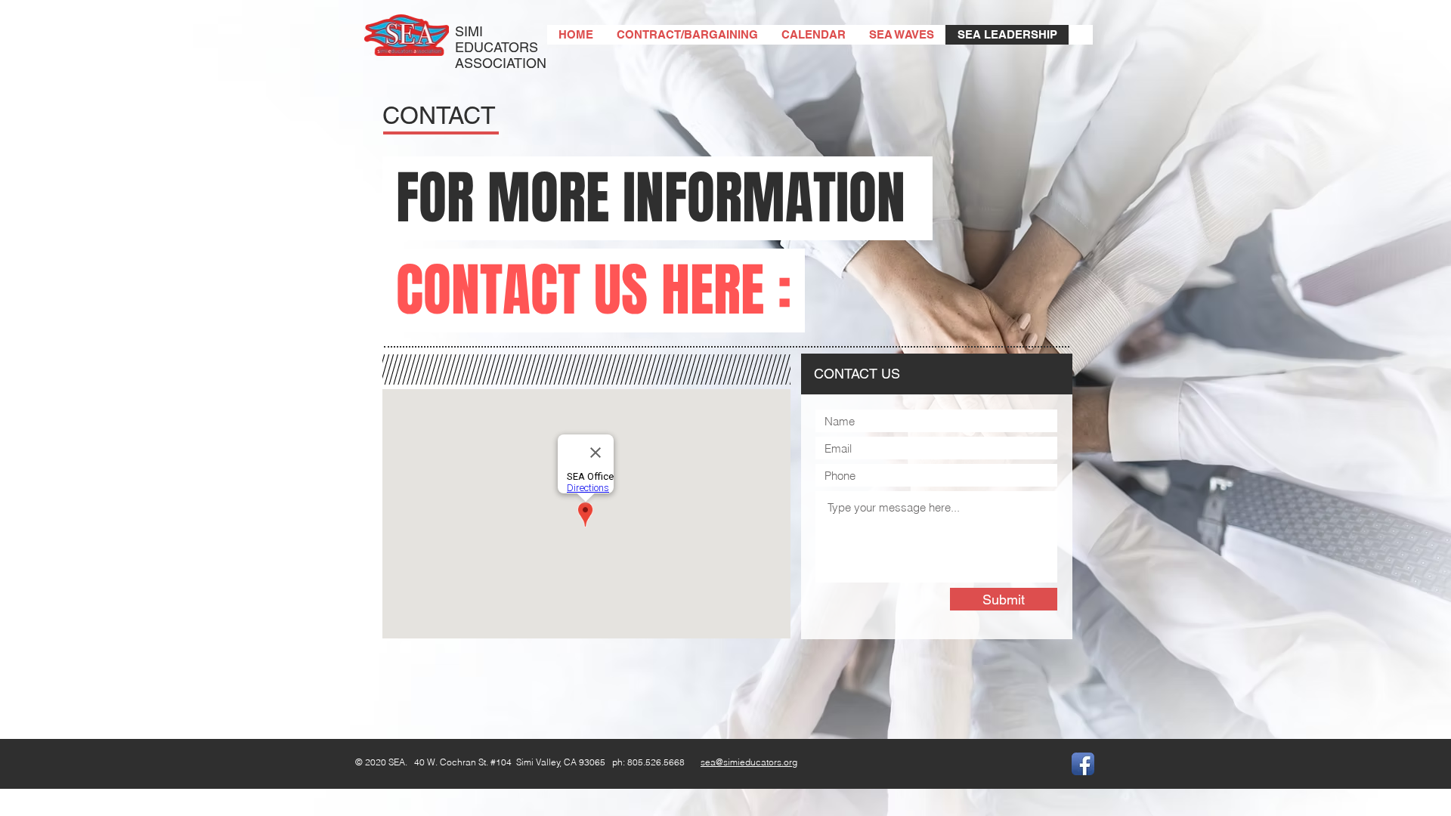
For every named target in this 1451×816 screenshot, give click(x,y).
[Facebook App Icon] (1083, 764)
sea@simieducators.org (749, 762)
